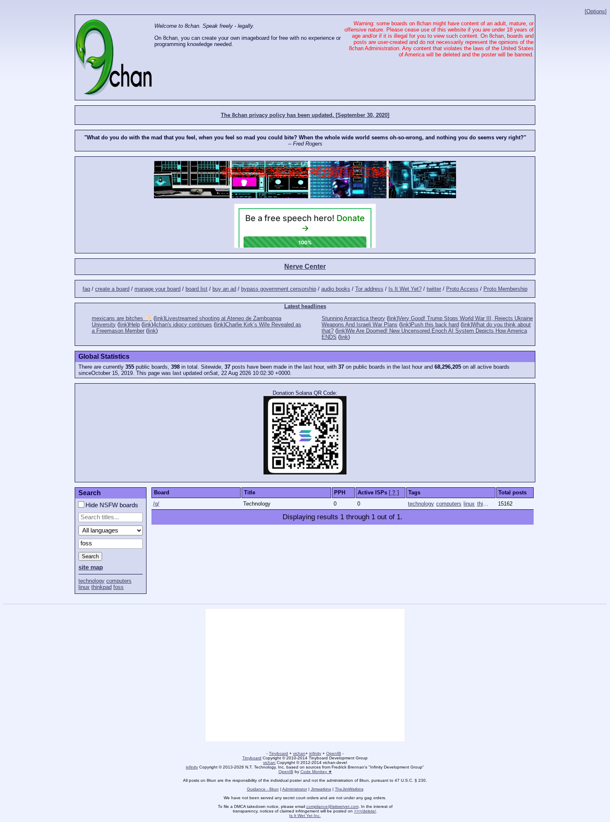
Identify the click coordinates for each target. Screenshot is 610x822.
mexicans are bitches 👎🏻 (122, 318)
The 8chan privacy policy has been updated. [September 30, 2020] (305, 115)
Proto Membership (505, 289)
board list (196, 289)
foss (118, 587)
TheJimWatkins (349, 789)
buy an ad (224, 289)
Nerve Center (305, 266)
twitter (434, 289)
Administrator (294, 789)
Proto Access (462, 289)
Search (90, 556)
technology (91, 581)
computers (119, 581)
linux (84, 587)
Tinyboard (278, 753)
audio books (335, 289)
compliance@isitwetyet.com (332, 806)
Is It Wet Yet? (405, 289)
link (159, 318)
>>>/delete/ (365, 811)
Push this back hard (435, 324)
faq (86, 289)
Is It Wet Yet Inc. (305, 815)
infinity (315, 753)
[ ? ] (394, 492)
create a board (112, 289)
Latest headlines (305, 306)
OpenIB (333, 753)
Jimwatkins (321, 789)
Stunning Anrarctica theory (353, 318)
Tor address (369, 289)
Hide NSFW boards (111, 505)
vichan (299, 753)
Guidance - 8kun (263, 789)
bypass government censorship (278, 289)
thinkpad (101, 587)
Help (134, 324)
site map (90, 567)
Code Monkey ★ (316, 771)
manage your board (157, 289)
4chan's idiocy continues (182, 324)
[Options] (596, 11)
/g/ (156, 504)
